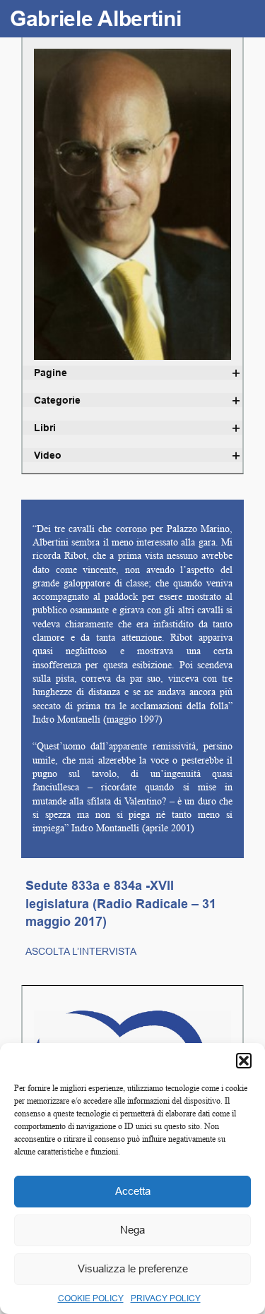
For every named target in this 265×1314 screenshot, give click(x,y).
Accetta (133, 1191)
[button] (244, 1061)
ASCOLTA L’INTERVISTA (80, 951)
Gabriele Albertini (96, 18)
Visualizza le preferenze (133, 1268)
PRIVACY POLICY (166, 1298)
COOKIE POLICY (91, 1298)
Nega (132, 1230)
